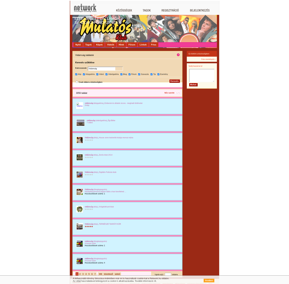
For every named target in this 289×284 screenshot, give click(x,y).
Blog (125, 74)
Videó (101, 74)
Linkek (143, 44)
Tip (154, 74)
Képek (99, 44)
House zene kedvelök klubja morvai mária (116, 138)
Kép (79, 74)
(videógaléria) (97, 120)
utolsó (117, 274)
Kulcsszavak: (81, 68)
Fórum (132, 44)
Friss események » (208, 59)
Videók (110, 44)
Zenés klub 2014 (105, 155)
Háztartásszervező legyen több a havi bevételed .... (105, 192)
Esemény (164, 74)
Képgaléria (90, 74)
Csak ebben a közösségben (90, 82)
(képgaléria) (94, 103)
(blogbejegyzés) (96, 189)
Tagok (88, 44)
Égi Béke (111, 120)
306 (100, 274)
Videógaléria (113, 74)
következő (108, 274)
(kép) (91, 138)
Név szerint (169, 93)
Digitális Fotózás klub (107, 172)
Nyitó (78, 44)
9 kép (87, 105)
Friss (153, 44)
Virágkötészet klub (106, 207)
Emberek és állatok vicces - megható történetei (123, 103)
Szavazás (145, 74)
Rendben (209, 280)
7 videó (90, 123)
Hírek (121, 44)
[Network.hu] (85, 9)
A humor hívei (90, 243)
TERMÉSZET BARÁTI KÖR (110, 224)
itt (155, 281)
